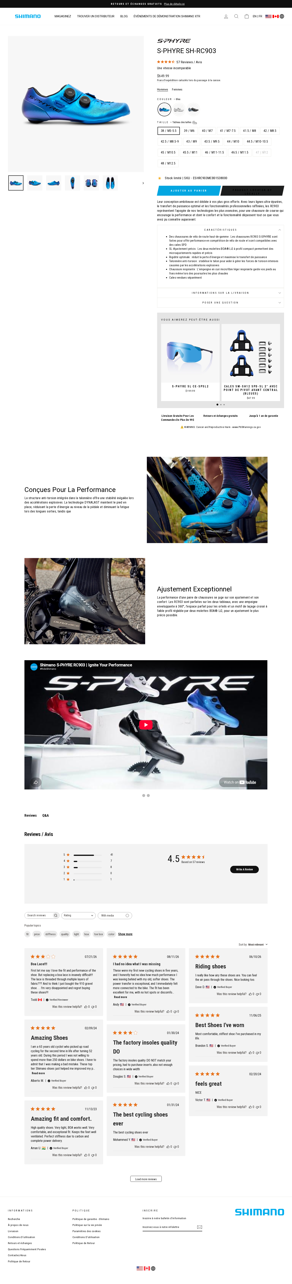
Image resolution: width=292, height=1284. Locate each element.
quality (65, 934)
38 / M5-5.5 (168, 131)
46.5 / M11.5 (239, 152)
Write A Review (244, 869)
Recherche (14, 1219)
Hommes (162, 89)
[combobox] (78, 915)
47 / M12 (262, 152)
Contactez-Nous (17, 1255)
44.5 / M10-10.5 (257, 141)
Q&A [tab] (45, 815)
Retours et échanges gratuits (220, 415)
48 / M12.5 (168, 163)
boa (86, 934)
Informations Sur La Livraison (220, 292)
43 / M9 (191, 141)
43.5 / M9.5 (211, 141)
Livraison (13, 1231)
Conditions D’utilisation (21, 1237)
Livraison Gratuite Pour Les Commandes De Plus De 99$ (177, 417)
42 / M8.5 (270, 131)
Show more (125, 934)
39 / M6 (189, 131)
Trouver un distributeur (95, 16)
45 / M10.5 (168, 152)
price (37, 934)
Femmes (177, 89)
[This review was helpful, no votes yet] (85, 1007)
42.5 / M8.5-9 (170, 141)
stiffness (50, 934)
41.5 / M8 (249, 131)
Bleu (164, 109)
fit (27, 934)
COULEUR (168, 99)
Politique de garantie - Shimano (91, 1219)
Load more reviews (146, 1179)
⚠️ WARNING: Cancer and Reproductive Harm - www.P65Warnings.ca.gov (220, 427)
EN (254, 16)
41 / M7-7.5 (228, 131)
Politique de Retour (19, 1261)
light (76, 934)
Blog (124, 16)
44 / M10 (233, 141)
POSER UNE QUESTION (220, 302)
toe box (98, 934)
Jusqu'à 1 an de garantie (263, 415)
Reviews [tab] (30, 815)
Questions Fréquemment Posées (27, 1249)
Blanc (178, 109)
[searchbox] (38, 915)
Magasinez (63, 16)
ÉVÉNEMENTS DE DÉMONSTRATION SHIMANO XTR (167, 16)
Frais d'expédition (167, 80)
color (111, 934)
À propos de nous (18, 1225)
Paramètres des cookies (87, 1231)
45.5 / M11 (190, 152)
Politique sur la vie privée (87, 1225)
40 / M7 (207, 131)
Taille (174, 122)
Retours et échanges (20, 1243)
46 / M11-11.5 (214, 152)
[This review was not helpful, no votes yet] (92, 1007)
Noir (193, 109)
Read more (120, 997)
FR (260, 16)
